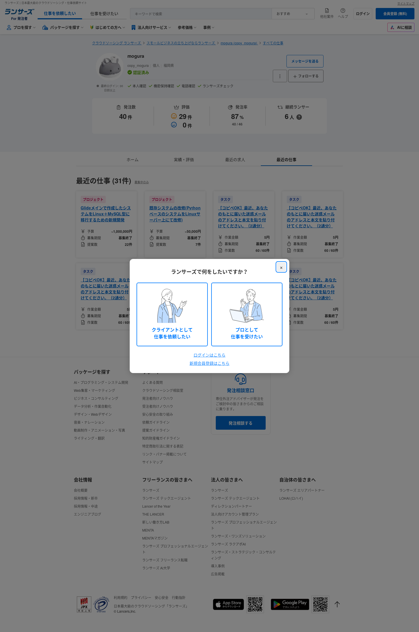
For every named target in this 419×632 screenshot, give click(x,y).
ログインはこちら (209, 355)
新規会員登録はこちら (209, 363)
